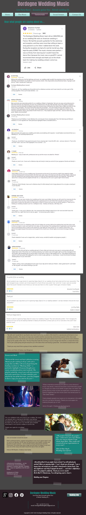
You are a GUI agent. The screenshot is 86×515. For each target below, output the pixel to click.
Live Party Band (23, 9)
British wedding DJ (60, 9)
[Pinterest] (21, 495)
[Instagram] (10, 495)
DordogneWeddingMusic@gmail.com (45, 505)
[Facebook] (16, 495)
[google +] (5, 495)
